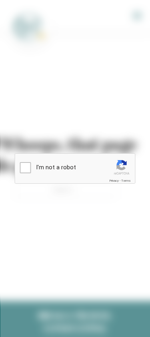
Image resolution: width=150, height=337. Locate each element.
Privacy (114, 181)
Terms (126, 181)
